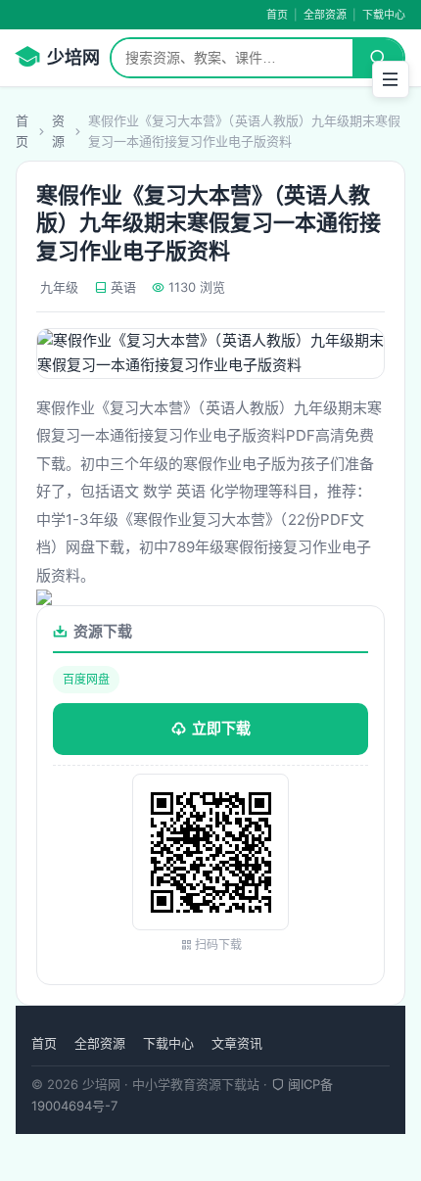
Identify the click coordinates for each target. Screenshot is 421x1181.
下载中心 (383, 15)
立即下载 (221, 728)
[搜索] (377, 57)
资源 (58, 131)
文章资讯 (236, 1043)
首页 (277, 15)
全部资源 (325, 15)
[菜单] (390, 79)
